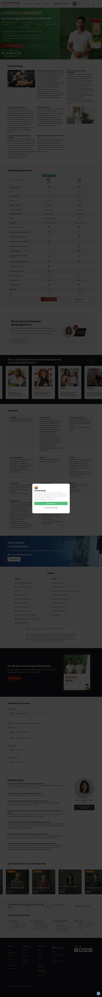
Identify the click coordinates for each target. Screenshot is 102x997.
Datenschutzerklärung (40, 499)
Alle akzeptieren (51, 503)
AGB (51, 499)
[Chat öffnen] (98, 993)
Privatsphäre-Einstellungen (51, 507)
